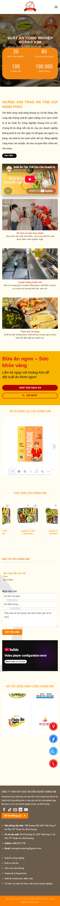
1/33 (12, 471)
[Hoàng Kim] (30, 7)
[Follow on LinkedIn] (20, 810)
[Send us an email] (15, 810)
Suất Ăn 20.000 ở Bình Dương (28, 532)
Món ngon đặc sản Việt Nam (14, 575)
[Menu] (56, 6)
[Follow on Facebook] (4, 810)
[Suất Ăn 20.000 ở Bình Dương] (28, 515)
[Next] (55, 519)
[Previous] (4, 519)
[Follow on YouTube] (26, 810)
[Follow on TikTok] (10, 810)
